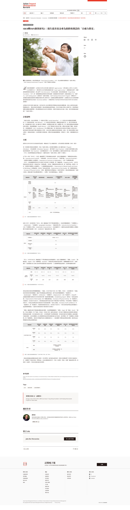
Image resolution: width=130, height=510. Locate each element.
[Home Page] (29, 5)
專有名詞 (62, 13)
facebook (88, 40)
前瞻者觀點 (25, 478)
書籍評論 (47, 486)
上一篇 (27, 448)
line (96, 40)
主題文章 (31, 13)
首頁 (24, 18)
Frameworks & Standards (35, 18)
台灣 (25, 387)
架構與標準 (25, 474)
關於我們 (69, 474)
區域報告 (47, 478)
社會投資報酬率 (37, 387)
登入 (82, 13)
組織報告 (47, 476)
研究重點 (47, 488)
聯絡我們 (69, 476)
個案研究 (47, 480)
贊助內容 (47, 492)
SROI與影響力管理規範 (52, 18)
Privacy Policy (57, 502)
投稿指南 (52, 13)
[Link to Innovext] (105, 502)
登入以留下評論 (70, 439)
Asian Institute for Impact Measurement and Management (54, 500)
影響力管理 (30, 387)
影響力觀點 (47, 482)
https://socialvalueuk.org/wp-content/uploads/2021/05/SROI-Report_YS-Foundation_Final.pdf (41, 379)
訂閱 (90, 13)
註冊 (102, 464)
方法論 (46, 484)
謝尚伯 (26, 33)
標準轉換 (25, 476)
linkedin (92, 40)
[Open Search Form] (105, 13)
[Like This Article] (85, 56)
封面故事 (47, 474)
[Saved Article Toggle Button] (84, 48)
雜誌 (42, 13)
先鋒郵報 (47, 490)
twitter (84, 40)
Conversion (44, 18)
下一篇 (74, 448)
